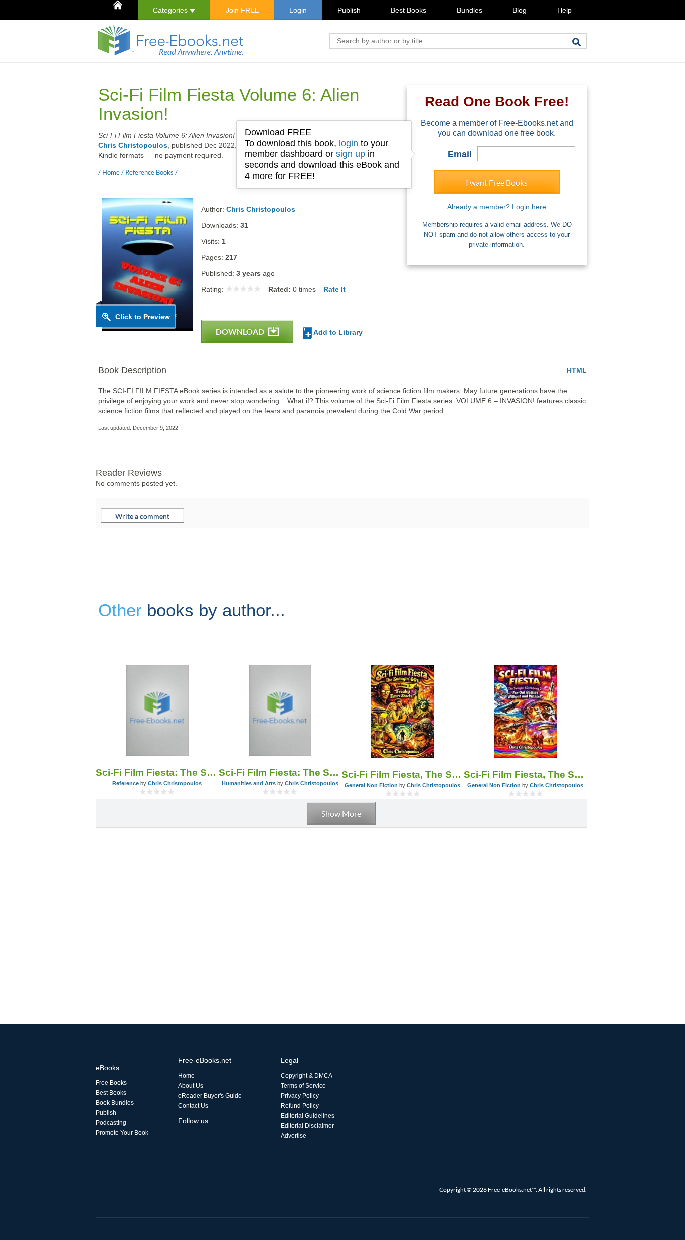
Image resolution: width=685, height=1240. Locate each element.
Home (186, 1075)
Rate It (334, 289)
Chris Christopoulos (132, 145)
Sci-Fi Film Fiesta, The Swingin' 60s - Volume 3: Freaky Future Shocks (402, 774)
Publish (349, 10)
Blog (519, 10)
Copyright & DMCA (306, 1075)
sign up (350, 154)
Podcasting (111, 1122)
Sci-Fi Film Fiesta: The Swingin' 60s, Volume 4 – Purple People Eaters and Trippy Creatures (280, 772)
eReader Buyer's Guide (210, 1095)
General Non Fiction (371, 785)
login (348, 143)
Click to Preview (142, 317)
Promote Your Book (122, 1132)
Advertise (293, 1135)
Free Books (111, 1082)
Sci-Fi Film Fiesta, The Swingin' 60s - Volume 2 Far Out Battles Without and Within (525, 774)
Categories (171, 10)
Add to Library (337, 332)
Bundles (469, 10)
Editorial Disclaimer (307, 1125)
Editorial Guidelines (307, 1115)
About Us (190, 1085)
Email (460, 154)
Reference (125, 783)
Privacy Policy (300, 1095)
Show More (341, 813)
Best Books (408, 10)
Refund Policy (300, 1105)
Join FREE (242, 10)
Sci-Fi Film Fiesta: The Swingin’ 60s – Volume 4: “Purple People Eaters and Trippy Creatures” (157, 772)
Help (564, 10)
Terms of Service (303, 1085)
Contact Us (193, 1105)
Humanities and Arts (249, 783)
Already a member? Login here (496, 207)
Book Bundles (115, 1102)
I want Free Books (497, 182)
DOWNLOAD (241, 331)
